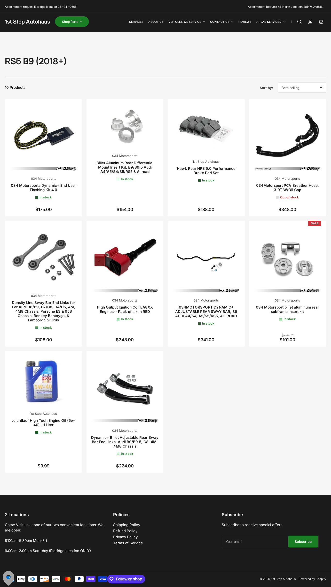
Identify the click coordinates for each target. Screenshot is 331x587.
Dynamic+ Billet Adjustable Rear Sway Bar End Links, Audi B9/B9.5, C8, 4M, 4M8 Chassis (124, 441)
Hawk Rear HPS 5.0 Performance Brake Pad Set (206, 170)
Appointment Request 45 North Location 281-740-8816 (285, 6)
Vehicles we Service (184, 22)
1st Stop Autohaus (27, 21)
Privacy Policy (125, 537)
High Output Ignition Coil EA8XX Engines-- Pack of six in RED (125, 309)
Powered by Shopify (312, 579)
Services (136, 22)
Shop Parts (70, 22)
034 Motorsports (43, 178)
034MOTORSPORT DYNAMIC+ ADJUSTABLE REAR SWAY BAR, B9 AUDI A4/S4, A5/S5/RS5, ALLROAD (206, 311)
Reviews (245, 22)
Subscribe (303, 541)
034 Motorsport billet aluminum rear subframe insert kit (287, 309)
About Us (156, 22)
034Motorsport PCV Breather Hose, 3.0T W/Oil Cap (287, 187)
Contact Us (219, 22)
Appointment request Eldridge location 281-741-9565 (41, 6)
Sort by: (266, 88)
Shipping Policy (126, 524)
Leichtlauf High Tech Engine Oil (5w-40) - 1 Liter (43, 422)
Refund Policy (125, 531)
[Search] (299, 21)
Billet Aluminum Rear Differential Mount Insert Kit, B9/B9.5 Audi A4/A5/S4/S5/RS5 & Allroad (124, 167)
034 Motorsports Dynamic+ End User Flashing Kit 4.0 (43, 187)
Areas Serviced (269, 22)
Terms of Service (128, 543)
